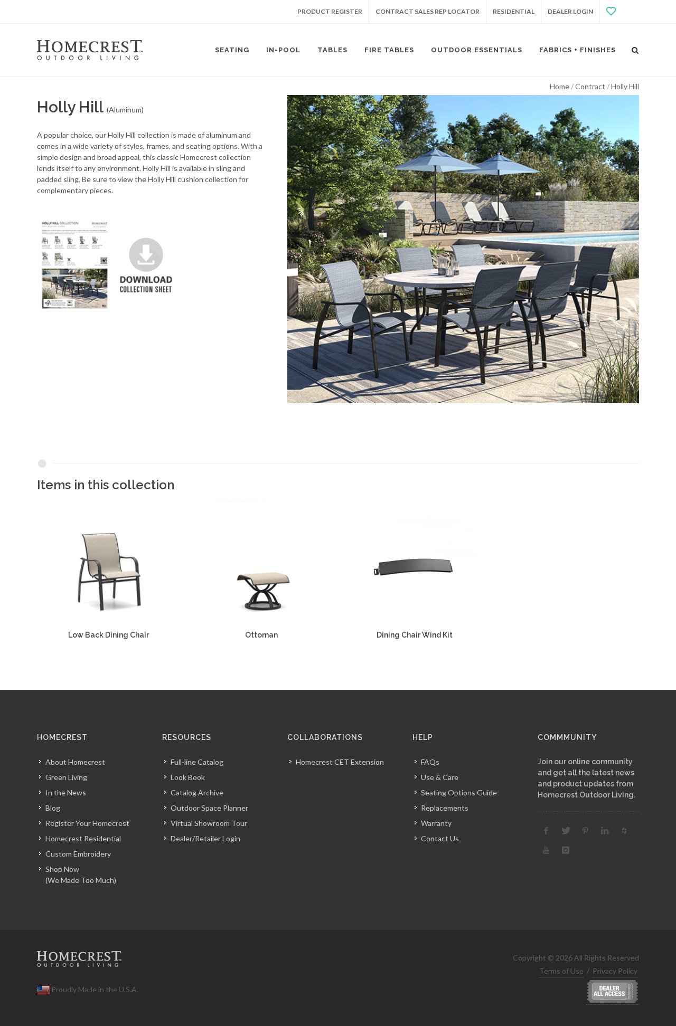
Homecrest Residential (83, 838)
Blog (52, 807)
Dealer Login (570, 11)
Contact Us (440, 838)
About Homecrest (75, 761)
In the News (65, 792)
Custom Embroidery (78, 853)
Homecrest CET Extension (340, 761)
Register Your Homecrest (87, 823)
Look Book (188, 777)
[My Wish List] (619, 11)
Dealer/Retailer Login (205, 838)
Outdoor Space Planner (209, 807)
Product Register (329, 11)
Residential (513, 11)
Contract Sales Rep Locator (427, 11)
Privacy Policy (615, 970)
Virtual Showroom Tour (209, 823)
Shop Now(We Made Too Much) (80, 874)
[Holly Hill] (463, 249)
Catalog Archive (197, 792)
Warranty (436, 823)
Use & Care (439, 777)
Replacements (444, 807)
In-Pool (283, 50)
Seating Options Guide (459, 792)
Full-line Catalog (197, 761)
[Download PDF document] (110, 264)
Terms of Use (561, 970)
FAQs (430, 761)
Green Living (66, 777)
